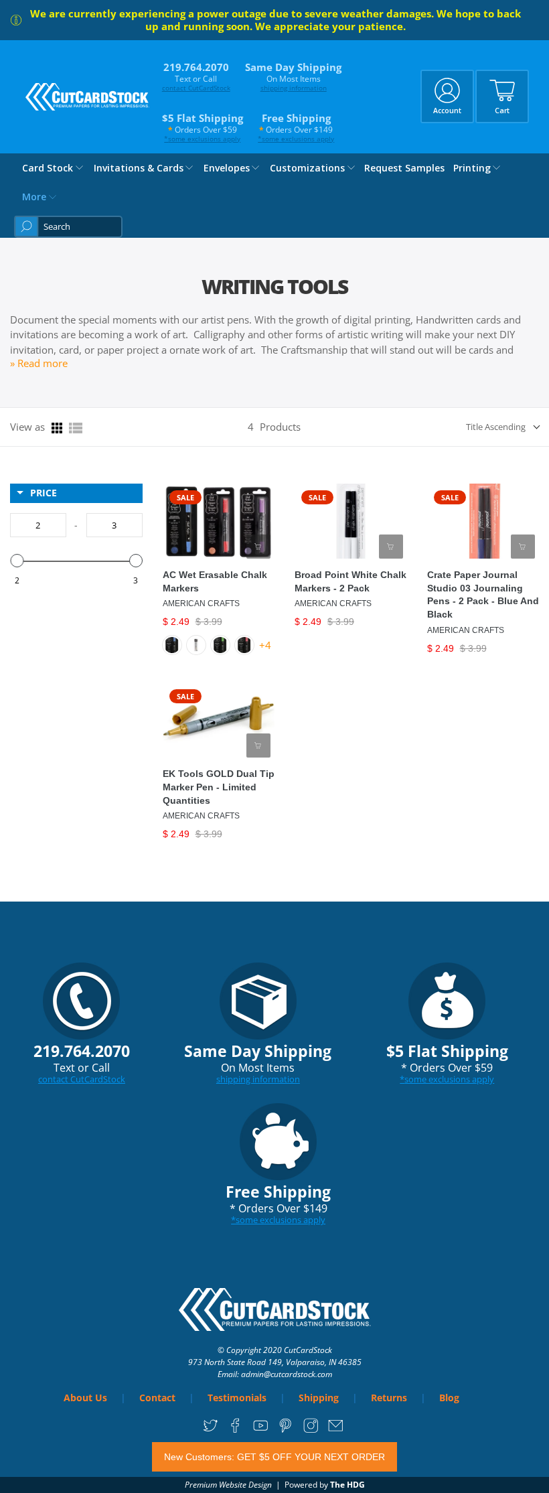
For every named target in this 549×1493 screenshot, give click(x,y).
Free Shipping (296, 127)
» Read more (39, 363)
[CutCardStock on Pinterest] (285, 1430)
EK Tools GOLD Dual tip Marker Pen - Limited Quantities (218, 787)
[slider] (16, 560)
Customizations (307, 167)
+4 (265, 645)
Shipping (319, 1397)
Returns (389, 1397)
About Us (85, 1397)
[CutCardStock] (87, 97)
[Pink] (244, 645)
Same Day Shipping (293, 76)
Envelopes (227, 167)
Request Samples (404, 167)
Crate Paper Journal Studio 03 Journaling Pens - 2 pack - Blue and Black (483, 594)
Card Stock (47, 167)
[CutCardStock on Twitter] (211, 1430)
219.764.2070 (196, 76)
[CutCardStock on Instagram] (311, 1430)
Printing (472, 167)
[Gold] (196, 645)
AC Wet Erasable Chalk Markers (215, 581)
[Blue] (172, 645)
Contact (157, 1397)
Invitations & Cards (138, 167)
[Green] (220, 645)
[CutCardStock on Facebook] (235, 1430)
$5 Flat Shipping (202, 127)
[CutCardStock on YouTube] (261, 1430)
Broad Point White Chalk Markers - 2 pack (350, 581)
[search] (68, 227)
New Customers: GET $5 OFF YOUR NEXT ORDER (274, 1456)
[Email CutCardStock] (336, 1430)
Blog (449, 1397)
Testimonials (237, 1397)
